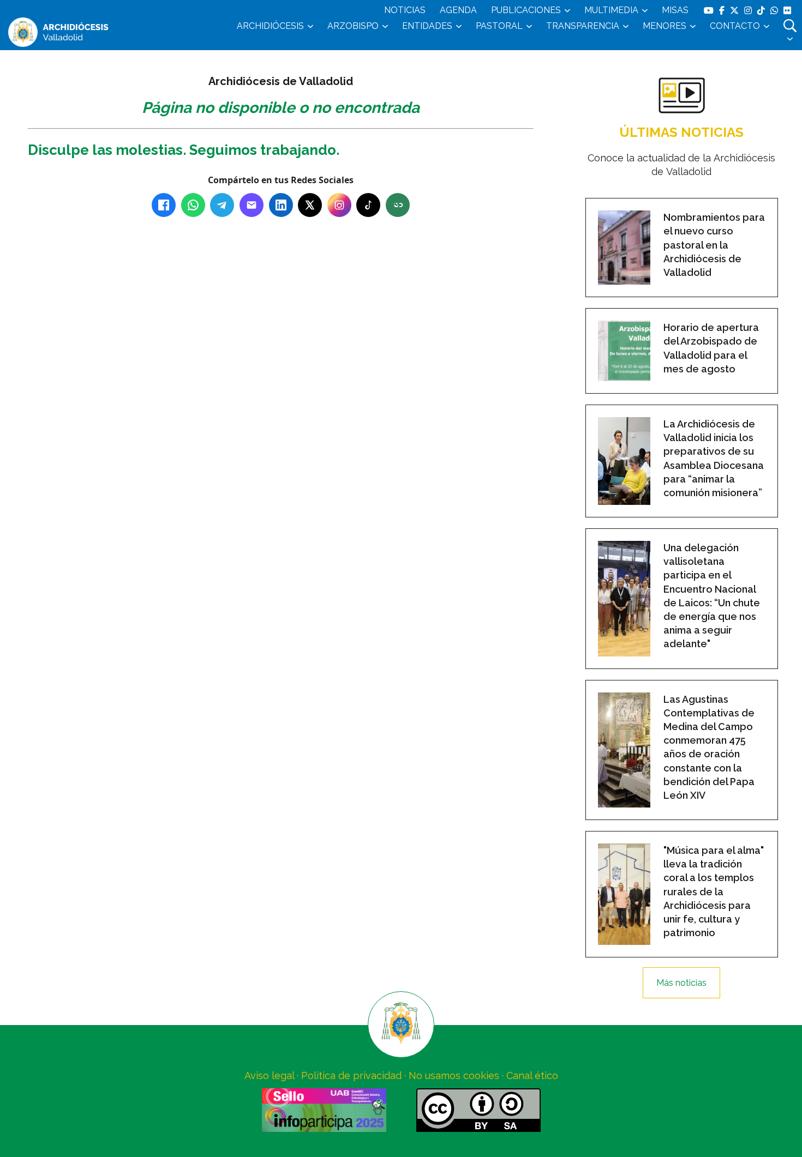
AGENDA (458, 10)
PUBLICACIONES (526, 10)
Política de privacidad (351, 1075)
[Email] (252, 205)
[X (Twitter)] (310, 205)
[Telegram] (222, 205)
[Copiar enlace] (398, 205)
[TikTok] (368, 205)
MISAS (675, 10)
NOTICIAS (405, 10)
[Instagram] (339, 205)
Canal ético (532, 1075)
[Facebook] (164, 205)
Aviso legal (269, 1075)
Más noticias (681, 983)
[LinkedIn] (281, 205)
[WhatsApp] (193, 205)
